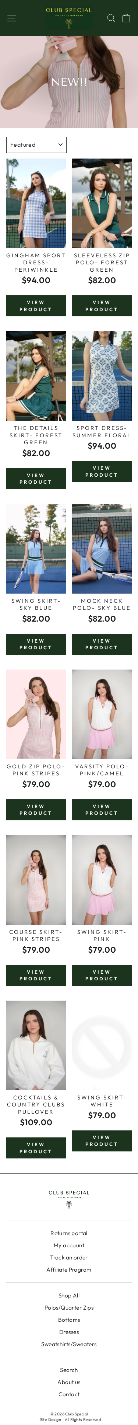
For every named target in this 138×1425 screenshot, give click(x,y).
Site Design (50, 1419)
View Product (36, 305)
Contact (69, 1394)
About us (68, 1382)
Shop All (69, 1295)
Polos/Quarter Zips (69, 1307)
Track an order (69, 1257)
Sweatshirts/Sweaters (68, 1344)
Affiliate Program (68, 1269)
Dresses (69, 1331)
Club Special (76, 1414)
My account (69, 1245)
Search (69, 1369)
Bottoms (69, 1319)
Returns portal (69, 1233)
